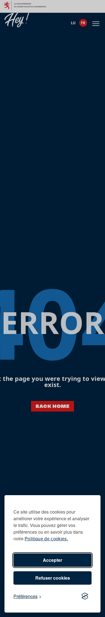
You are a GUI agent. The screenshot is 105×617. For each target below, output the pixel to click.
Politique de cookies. (46, 538)
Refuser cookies (52, 578)
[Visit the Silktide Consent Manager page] (85, 596)
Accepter (52, 560)
